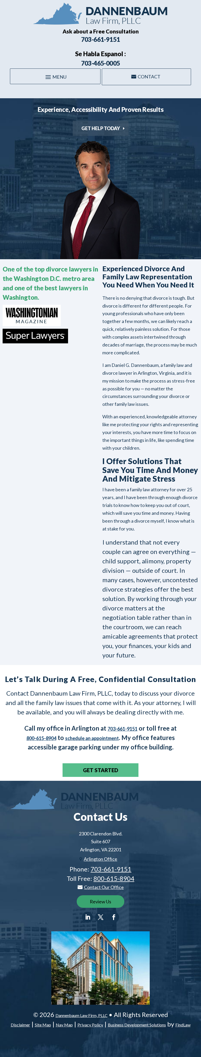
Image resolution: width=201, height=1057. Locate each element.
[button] (55, 76)
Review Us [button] (100, 901)
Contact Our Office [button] (104, 887)
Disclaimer (20, 1024)
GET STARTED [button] (100, 770)
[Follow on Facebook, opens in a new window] (113, 917)
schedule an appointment (92, 738)
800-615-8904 (41, 738)
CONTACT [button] (149, 76)
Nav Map (64, 1024)
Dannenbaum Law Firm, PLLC (81, 1015)
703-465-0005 (100, 63)
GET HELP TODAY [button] (100, 128)
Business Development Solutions (137, 1024)
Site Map (43, 1024)
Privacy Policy (90, 1024)
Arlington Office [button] (100, 859)
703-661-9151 (100, 39)
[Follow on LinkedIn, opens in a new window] (87, 917)
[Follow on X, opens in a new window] (100, 917)
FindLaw (183, 1024)
